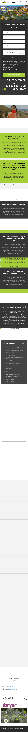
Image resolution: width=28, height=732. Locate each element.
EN (21, 1)
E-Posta (7, 69)
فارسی (25, 1)
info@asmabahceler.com (10, 691)
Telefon (12, 69)
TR (18, 1)
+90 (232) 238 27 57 (15, 82)
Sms (17, 69)
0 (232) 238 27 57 (9, 686)
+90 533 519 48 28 (15, 85)
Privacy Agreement (14, 728)
